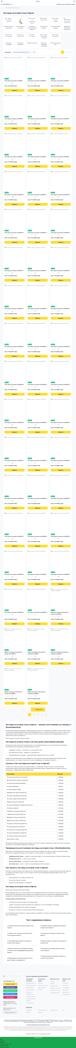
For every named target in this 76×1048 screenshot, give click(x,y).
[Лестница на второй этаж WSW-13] (15, 219)
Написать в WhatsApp (10, 990)
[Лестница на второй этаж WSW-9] (61, 143)
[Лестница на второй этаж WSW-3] (61, 67)
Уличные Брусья (30, 987)
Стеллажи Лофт (66, 987)
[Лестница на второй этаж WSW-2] (38, 67)
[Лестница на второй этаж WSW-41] (15, 447)
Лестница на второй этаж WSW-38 (14, 422)
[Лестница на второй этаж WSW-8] (38, 143)
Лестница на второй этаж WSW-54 (37, 612)
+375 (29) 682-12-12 (7, 4)
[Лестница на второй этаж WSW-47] (15, 522)
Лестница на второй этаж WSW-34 (14, 384)
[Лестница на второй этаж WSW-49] (61, 522)
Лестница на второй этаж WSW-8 (37, 156)
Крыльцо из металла (55, 990)
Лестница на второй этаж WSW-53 (14, 612)
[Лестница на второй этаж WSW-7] (15, 143)
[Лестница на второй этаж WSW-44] (15, 484)
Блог (63, 1010)
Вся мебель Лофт (66, 994)
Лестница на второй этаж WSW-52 (60, 574)
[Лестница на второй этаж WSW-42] (38, 447)
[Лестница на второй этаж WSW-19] (15, 295)
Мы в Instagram (10, 997)
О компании (28, 1010)
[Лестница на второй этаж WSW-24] (61, 333)
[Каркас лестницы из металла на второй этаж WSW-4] (61, 638)
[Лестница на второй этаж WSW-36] (38, 371)
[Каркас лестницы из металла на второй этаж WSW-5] (15, 678)
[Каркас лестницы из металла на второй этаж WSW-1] (61, 598)
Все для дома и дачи (55, 992)
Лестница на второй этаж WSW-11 (37, 194)
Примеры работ (54, 1010)
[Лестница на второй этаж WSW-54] (38, 598)
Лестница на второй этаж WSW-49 (60, 536)
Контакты (40, 1012)
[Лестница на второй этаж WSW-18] (61, 257)
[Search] (74, 1)
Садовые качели (54, 985)
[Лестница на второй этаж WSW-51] (38, 560)
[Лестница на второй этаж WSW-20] (38, 295)
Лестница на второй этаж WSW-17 (37, 270)
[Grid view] (62, 52)
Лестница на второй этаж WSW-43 (60, 460)
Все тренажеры (29, 1002)
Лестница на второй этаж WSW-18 (60, 270)
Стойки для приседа (30, 996)
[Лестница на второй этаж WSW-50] (15, 560)
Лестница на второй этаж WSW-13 (14, 232)
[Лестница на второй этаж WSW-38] (15, 409)
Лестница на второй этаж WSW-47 (14, 536)
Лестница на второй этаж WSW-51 (37, 574)
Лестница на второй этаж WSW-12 (60, 194)
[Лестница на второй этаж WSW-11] (38, 181)
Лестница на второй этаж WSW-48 (37, 536)
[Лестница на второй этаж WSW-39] (38, 409)
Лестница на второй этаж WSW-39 (37, 422)
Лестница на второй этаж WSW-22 (14, 346)
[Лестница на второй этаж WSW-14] (38, 219)
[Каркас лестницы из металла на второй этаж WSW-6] (38, 678)
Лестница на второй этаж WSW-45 (37, 498)
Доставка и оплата (42, 1010)
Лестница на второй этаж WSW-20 (37, 308)
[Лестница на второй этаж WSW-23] (38, 333)
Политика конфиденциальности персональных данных (38, 1024)
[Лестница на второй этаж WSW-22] (15, 333)
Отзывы (28, 1012)
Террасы (52, 983)
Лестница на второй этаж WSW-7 (14, 156)
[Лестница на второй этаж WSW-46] (61, 484)
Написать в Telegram (10, 994)
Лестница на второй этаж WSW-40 (60, 422)
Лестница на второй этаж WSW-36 (37, 384)
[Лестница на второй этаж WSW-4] (15, 105)
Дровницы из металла (55, 988)
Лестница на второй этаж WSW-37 (60, 384)
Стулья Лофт (65, 985)
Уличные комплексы (31, 983)
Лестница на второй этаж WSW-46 (60, 498)
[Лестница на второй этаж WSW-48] (38, 522)
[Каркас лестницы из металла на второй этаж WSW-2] (15, 638)
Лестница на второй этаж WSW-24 (60, 346)
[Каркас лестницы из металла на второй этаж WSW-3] (38, 638)
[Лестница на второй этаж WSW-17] (38, 257)
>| (46, 714)
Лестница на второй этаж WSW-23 (37, 346)
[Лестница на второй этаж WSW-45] (38, 484)
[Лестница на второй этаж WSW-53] (15, 598)
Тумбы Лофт (65, 989)
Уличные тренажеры (31, 985)
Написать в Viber (10, 987)
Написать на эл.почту (10, 1012)
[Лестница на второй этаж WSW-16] (15, 257)
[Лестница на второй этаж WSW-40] (61, 409)
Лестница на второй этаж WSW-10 (14, 194)
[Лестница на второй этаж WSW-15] (61, 219)
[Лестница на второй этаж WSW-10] (15, 181)
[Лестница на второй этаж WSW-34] (15, 371)
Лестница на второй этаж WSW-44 (14, 498)
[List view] (66, 52)
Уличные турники (30, 989)
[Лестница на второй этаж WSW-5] (38, 105)
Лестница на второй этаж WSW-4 (14, 118)
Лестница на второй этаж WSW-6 (60, 118)
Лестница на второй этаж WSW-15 (60, 232)
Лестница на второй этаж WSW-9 (60, 156)
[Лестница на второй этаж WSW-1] (15, 67)
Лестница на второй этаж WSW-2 (37, 80)
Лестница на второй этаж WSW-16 (14, 270)
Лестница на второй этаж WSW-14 (37, 232)
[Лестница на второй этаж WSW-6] (61, 105)
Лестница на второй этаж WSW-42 (37, 460)
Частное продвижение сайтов (42, 1033)
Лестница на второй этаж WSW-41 (14, 460)
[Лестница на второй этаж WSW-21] (61, 295)
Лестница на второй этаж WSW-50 (14, 574)
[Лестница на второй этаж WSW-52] (61, 560)
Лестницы (40, 983)
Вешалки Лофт (65, 992)
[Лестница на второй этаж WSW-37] (61, 371)
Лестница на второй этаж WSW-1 (14, 80)
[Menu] (2, 1)
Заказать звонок (70, 4)
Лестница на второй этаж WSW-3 (60, 80)
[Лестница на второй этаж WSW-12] (61, 181)
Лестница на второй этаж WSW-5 (37, 118)
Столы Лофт (65, 983)
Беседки (52, 981)
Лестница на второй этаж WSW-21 (60, 308)
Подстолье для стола (43, 985)
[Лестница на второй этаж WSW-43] (61, 447)
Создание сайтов (30, 1033)
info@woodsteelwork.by (9, 1002)
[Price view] (69, 52)
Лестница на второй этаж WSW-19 (14, 308)
